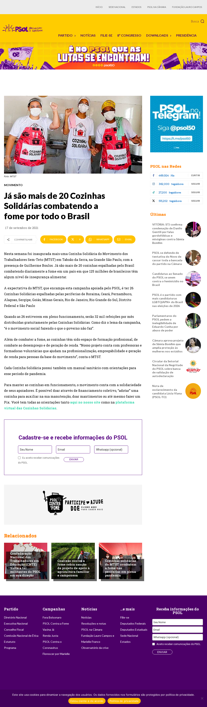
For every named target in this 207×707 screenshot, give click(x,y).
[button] (198, 21)
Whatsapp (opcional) (109, 449)
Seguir (195, 183)
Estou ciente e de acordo (87, 701)
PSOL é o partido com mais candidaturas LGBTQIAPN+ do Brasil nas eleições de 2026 (167, 300)
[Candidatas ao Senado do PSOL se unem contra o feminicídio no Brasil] (193, 279)
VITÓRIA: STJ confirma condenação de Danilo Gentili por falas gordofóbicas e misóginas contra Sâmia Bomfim (168, 233)
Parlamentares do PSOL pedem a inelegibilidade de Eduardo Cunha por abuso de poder (165, 323)
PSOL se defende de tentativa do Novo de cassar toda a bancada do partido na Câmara (167, 258)
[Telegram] (176, 124)
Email (61, 449)
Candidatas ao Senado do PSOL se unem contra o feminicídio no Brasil (167, 279)
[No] (202, 698)
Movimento (13, 185)
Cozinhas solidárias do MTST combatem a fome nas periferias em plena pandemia (120, 568)
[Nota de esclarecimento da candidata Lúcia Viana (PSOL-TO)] (193, 391)
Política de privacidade (124, 701)
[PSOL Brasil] (23, 28)
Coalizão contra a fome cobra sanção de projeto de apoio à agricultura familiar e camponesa (73, 568)
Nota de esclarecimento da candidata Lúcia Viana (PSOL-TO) (167, 391)
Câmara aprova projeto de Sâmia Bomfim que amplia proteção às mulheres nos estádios (168, 346)
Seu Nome (26, 449)
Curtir (195, 175)
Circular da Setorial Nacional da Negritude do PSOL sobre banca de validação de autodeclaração (167, 368)
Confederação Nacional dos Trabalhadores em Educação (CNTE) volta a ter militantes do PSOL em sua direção (25, 564)
